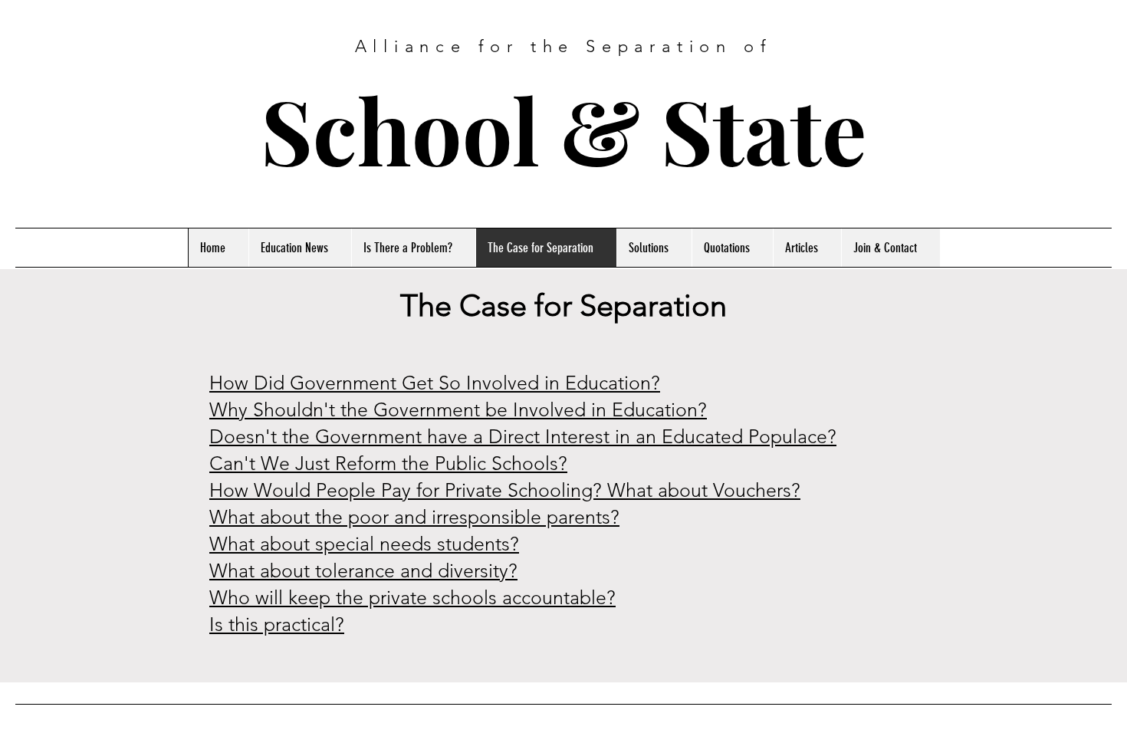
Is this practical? (276, 624)
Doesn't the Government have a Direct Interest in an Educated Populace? (522, 436)
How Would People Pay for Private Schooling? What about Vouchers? (504, 489)
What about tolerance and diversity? (363, 570)
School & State (563, 129)
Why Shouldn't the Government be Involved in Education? (458, 409)
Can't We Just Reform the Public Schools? (388, 463)
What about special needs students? (364, 543)
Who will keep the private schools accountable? (412, 597)
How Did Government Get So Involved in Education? (434, 382)
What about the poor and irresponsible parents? (414, 516)
